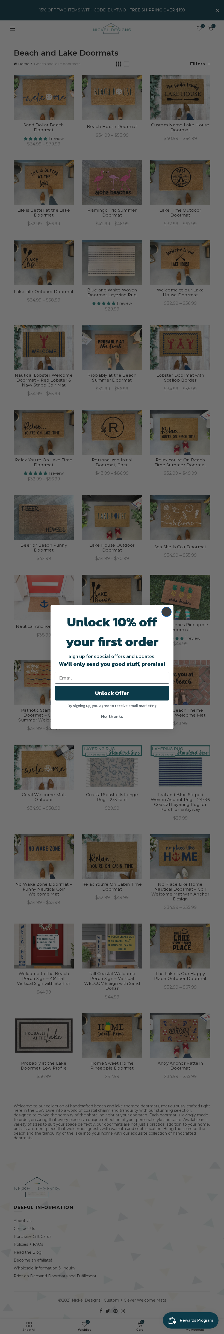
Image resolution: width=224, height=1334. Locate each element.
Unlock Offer (112, 693)
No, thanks (112, 716)
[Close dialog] (166, 612)
